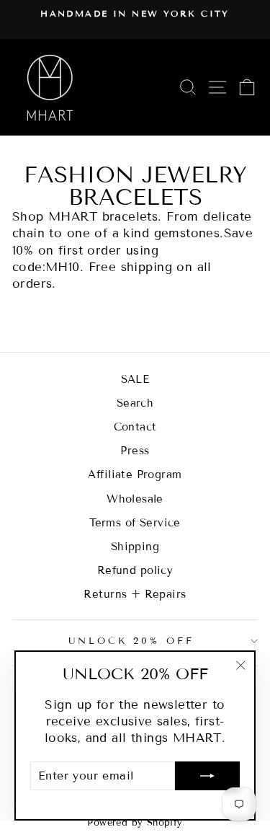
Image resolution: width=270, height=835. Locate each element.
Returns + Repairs (135, 594)
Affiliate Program (134, 474)
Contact (135, 426)
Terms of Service (135, 522)
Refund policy (135, 570)
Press (134, 450)
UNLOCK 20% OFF (131, 641)
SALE (135, 379)
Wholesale (135, 498)
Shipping (135, 546)
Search (135, 403)
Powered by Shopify (134, 823)
